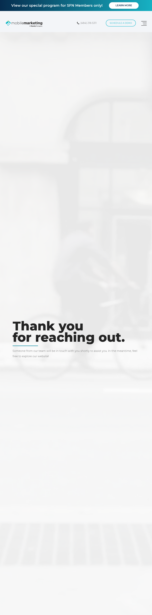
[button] (86, 23)
